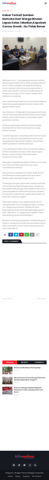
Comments (39, 362)
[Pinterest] (21, 235)
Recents (24, 362)
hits (12, 11)
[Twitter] (16, 235)
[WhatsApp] (26, 235)
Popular (9, 362)
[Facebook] (10, 235)
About (17, 476)
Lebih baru (8, 299)
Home (10, 476)
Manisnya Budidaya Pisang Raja (27, 368)
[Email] (32, 235)
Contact (26, 476)
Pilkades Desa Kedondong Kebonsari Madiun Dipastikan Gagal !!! (29, 379)
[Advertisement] (24, 327)
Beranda (5, 11)
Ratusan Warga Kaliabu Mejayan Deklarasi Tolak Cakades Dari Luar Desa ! (28, 390)
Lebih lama (41, 299)
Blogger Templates (36, 473)
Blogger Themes (21, 473)
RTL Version (36, 476)
